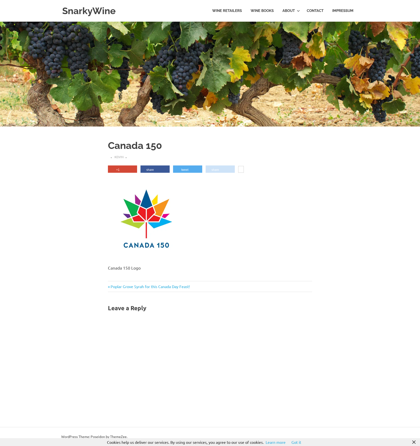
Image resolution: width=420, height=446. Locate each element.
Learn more (276, 442)
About (288, 11)
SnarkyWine (89, 10)
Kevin (118, 157)
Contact (315, 11)
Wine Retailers (227, 11)
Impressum (342, 11)
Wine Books (262, 11)
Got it (296, 442)
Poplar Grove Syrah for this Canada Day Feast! (150, 286)
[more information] (241, 169)
